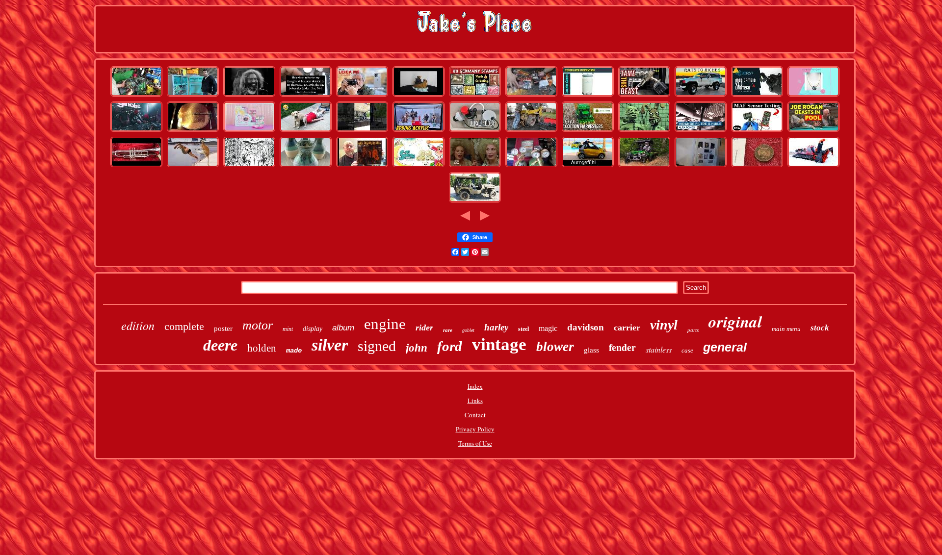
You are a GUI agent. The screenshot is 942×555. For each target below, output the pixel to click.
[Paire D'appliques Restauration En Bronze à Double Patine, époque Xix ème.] (474, 166)
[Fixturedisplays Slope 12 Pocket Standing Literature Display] (418, 130)
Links (475, 400)
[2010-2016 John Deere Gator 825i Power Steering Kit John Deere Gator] (136, 95)
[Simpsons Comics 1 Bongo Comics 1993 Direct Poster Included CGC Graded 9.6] (644, 130)
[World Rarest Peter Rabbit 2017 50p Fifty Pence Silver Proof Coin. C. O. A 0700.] (757, 166)
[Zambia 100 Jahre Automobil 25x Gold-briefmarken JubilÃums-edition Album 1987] (474, 95)
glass (591, 350)
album (343, 327)
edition (138, 325)
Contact (475, 414)
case (687, 350)
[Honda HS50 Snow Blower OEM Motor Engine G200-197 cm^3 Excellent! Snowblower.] (813, 166)
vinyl (664, 324)
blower (555, 346)
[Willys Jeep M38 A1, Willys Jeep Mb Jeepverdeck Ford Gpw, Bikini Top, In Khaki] (474, 201)
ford (449, 346)
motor (257, 325)
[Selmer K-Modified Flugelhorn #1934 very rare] (136, 166)
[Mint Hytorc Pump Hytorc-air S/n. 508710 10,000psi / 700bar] (644, 95)
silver (330, 345)
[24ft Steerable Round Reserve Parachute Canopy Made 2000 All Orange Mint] (418, 166)
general (725, 347)
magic (548, 328)
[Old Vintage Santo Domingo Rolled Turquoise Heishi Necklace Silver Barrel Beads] (813, 95)
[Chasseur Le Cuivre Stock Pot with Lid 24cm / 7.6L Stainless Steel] (305, 130)
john (416, 348)
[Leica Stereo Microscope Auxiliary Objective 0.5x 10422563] (362, 95)
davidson (585, 327)
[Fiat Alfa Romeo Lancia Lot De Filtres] (700, 130)
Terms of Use (475, 443)
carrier (627, 327)
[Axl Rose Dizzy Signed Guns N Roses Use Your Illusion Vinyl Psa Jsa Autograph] (362, 166)
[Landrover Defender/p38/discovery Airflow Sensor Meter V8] (757, 130)
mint (288, 329)
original (735, 321)
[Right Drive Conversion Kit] (757, 95)
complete (184, 326)
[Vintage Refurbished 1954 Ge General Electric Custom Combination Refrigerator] (192, 95)
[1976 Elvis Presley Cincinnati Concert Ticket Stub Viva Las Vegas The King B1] (362, 130)
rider (424, 327)
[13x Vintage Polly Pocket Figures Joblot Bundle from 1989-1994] (249, 130)
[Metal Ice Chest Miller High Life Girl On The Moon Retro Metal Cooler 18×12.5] (587, 95)
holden (261, 348)
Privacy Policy (475, 429)
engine (385, 323)
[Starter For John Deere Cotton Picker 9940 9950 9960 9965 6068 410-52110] (587, 130)
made (294, 350)
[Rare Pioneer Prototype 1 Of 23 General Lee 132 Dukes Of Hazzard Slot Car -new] (136, 130)
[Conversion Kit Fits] (474, 130)
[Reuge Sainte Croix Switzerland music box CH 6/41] (192, 130)
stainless (659, 349)
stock (820, 327)
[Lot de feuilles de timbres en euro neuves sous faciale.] (700, 166)
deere (220, 345)
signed (377, 346)
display (312, 328)
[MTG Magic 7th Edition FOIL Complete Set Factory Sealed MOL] (531, 95)
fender (622, 347)
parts (693, 330)
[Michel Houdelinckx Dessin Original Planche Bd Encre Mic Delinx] (249, 166)
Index (475, 386)
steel (523, 329)
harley (496, 327)
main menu (786, 328)
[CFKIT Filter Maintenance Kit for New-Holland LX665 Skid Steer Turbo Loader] (531, 130)
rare (447, 330)
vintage (499, 344)
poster (223, 328)
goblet (468, 330)
